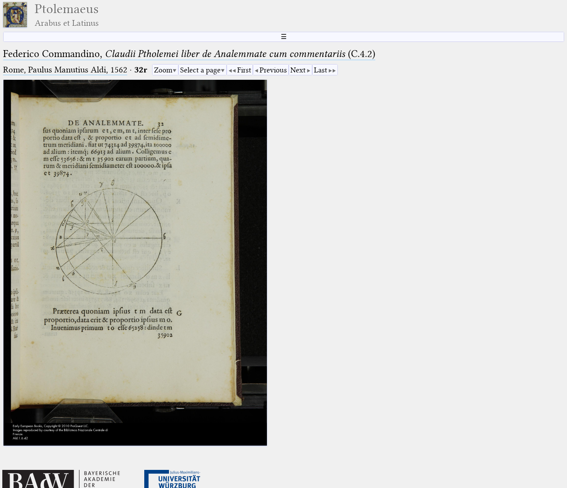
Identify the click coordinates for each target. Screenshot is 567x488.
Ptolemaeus (67, 15)
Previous (273, 70)
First (244, 70)
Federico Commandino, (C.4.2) (189, 54)
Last (320, 70)
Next (297, 70)
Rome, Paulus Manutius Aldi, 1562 (65, 69)
